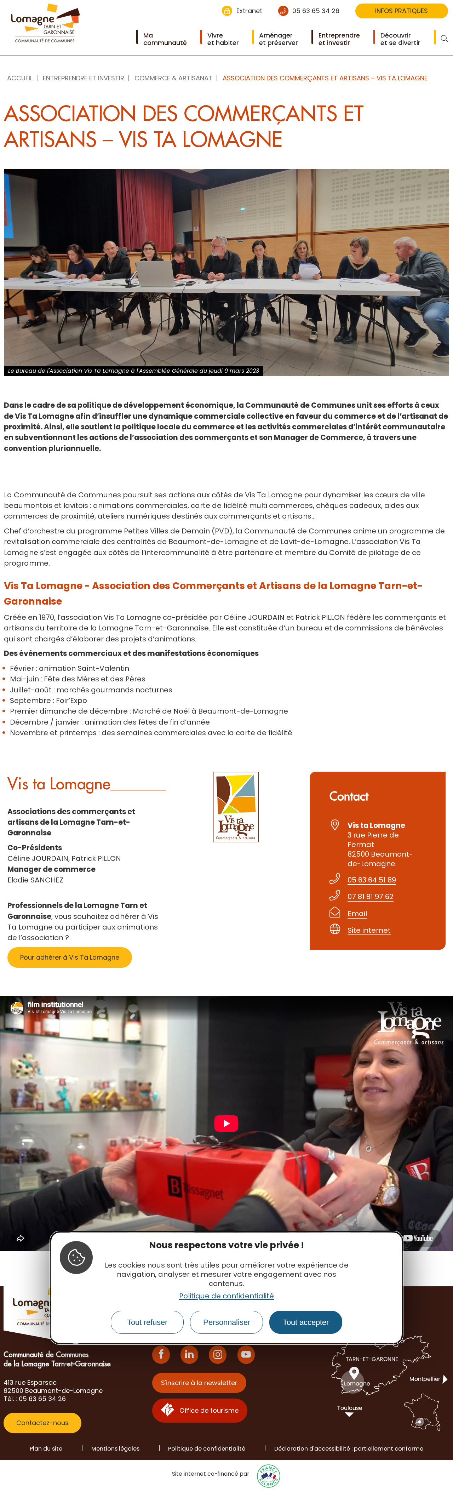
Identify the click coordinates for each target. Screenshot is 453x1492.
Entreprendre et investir (83, 78)
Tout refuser (147, 1322)
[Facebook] (161, 1354)
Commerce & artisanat (173, 78)
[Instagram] (217, 1354)
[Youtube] (246, 1354)
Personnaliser (226, 1322)
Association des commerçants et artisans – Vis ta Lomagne (325, 78)
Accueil (20, 78)
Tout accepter (306, 1322)
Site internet (369, 930)
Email (357, 914)
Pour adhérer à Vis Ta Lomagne (69, 957)
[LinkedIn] (189, 1354)
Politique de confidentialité (226, 1296)
